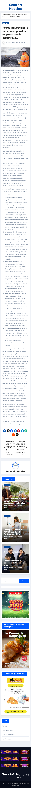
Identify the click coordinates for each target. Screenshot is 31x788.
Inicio (3, 14)
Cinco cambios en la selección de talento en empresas (14, 563)
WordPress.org (6, 739)
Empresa (8, 14)
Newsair (24, 783)
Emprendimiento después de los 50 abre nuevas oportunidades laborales (15, 501)
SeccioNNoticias (13, 42)
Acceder (4, 726)
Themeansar (15, 785)
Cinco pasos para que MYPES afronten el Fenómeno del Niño (13, 532)
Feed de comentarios (8, 735)
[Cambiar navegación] (3, 7)
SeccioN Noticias (15, 7)
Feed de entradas (7, 730)
